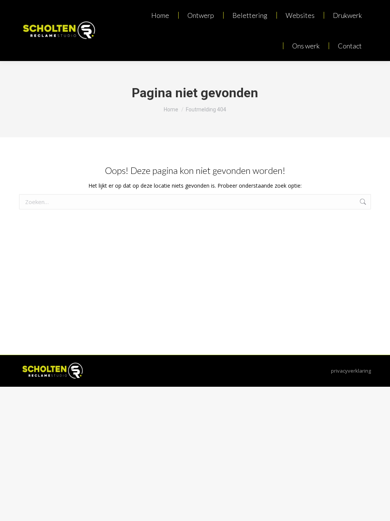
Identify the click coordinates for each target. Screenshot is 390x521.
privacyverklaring (351, 370)
